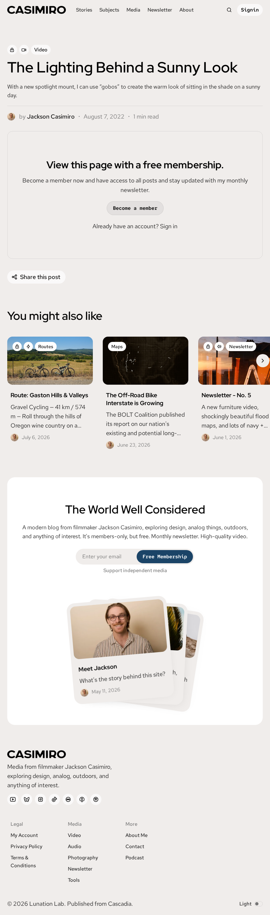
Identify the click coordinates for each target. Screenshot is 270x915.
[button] (109, 10)
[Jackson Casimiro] (11, 117)
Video (40, 49)
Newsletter (241, 346)
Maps (117, 346)
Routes (45, 346)
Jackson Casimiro (51, 116)
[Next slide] (262, 360)
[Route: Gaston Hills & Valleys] (50, 391)
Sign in (168, 226)
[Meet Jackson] (120, 650)
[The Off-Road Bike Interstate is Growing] (145, 394)
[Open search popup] (229, 10)
